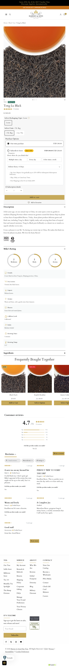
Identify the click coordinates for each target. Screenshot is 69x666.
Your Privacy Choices (21, 608)
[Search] (10, 14)
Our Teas (7, 565)
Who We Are (33, 566)
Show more (34, 541)
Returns (19, 576)
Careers (45, 596)
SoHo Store (8, 569)
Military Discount (33, 591)
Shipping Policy (20, 581)
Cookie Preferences (22, 652)
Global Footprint (33, 577)
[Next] (64, 99)
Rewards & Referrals (20, 570)
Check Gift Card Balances (46, 589)
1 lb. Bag (9, 133)
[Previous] (4, 99)
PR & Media (47, 579)
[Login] (60, 14)
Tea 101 (6, 580)
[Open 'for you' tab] (4, 663)
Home (5, 23)
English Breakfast (39, 395)
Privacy (51, 649)
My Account (21, 565)
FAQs (19, 593)
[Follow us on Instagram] (15, 641)
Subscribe (14, 635)
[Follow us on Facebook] (6, 641)
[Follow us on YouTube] (20, 641)
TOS (46, 649)
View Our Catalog (46, 566)
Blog (31, 586)
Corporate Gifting (20, 587)
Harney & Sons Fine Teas (19, 649)
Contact (45, 583)
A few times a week (49, 160)
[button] (34, 430)
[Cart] (64, 14)
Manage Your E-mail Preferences (21, 600)
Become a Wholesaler (47, 573)
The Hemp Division (7, 591)
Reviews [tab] (10, 454)
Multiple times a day (15, 160)
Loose (8, 123)
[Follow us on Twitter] (11, 641)
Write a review (58, 453)
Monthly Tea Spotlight (8, 585)
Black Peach (13, 395)
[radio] (34, 144)
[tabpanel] (34, 502)
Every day (32, 160)
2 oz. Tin (20, 133)
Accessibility (9, 652)
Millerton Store (7, 574)
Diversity (33, 583)
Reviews (32, 572)
